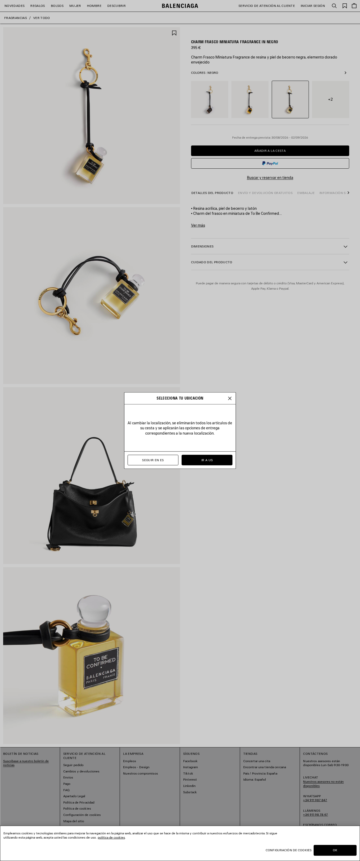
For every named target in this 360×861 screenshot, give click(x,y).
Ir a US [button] (207, 460)
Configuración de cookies (289, 850)
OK (335, 850)
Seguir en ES (153, 460)
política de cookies (111, 837)
